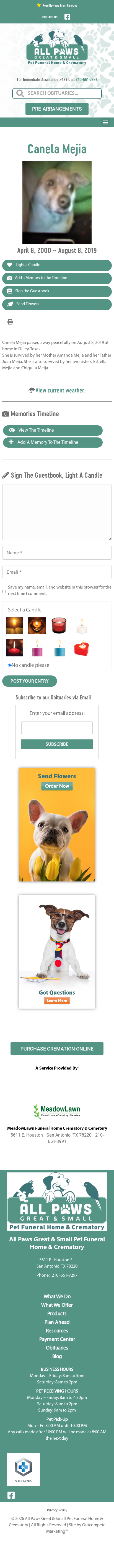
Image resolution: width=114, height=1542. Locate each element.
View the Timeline (36, 430)
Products (57, 1314)
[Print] (10, 322)
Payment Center (57, 1339)
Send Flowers (27, 304)
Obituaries (57, 1348)
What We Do (57, 1297)
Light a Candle (27, 265)
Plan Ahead (57, 1322)
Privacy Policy (57, 1510)
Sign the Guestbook (31, 291)
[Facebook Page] (67, 17)
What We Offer (57, 1305)
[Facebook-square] (11, 1495)
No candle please (31, 665)
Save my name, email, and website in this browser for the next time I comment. (60, 590)
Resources (57, 1331)
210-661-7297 (86, 79)
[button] (105, 122)
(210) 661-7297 (63, 1275)
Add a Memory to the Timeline (41, 278)
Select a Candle (25, 610)
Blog (57, 1356)
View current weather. (60, 390)
